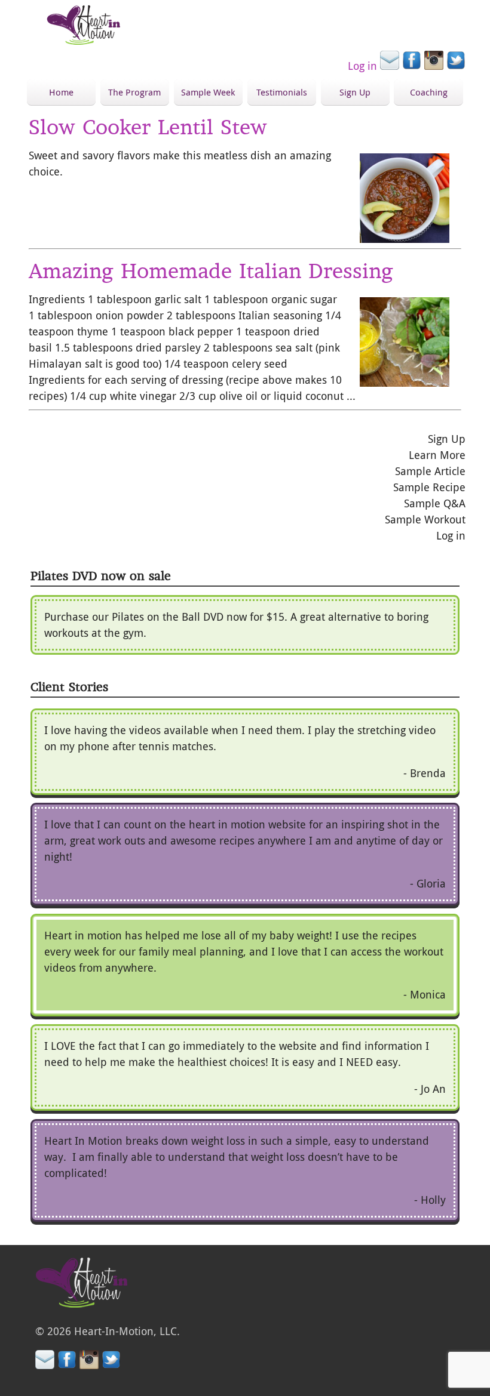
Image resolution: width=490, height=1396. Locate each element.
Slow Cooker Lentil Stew (148, 127)
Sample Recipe (429, 487)
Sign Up (354, 92)
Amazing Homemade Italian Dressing (211, 270)
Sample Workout (425, 519)
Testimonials (281, 92)
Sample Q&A (435, 503)
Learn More (437, 455)
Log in (362, 65)
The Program (134, 92)
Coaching (429, 92)
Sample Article (430, 471)
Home (61, 92)
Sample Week (208, 92)
